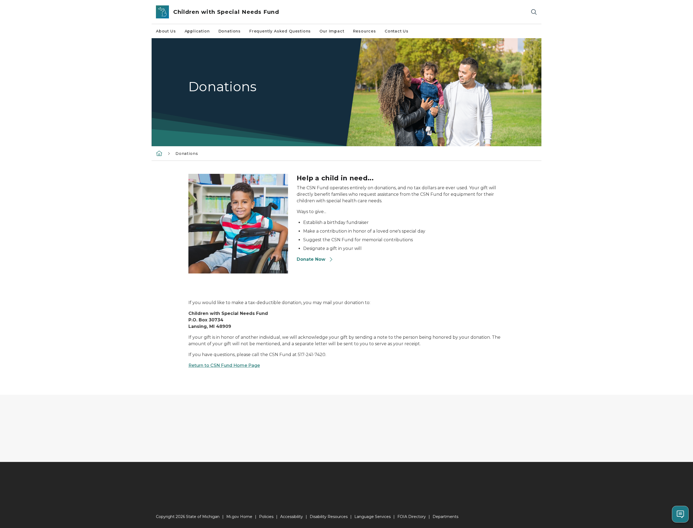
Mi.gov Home (239, 516)
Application (197, 31)
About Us (166, 31)
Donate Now (312, 259)
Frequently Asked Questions (280, 31)
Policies (266, 516)
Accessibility (291, 516)
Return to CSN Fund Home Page (224, 365)
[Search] (534, 12)
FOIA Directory (411, 516)
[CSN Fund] (159, 153)
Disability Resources (329, 516)
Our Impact (331, 31)
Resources (364, 31)
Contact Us (396, 31)
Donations (229, 31)
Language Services (372, 516)
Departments (445, 516)
